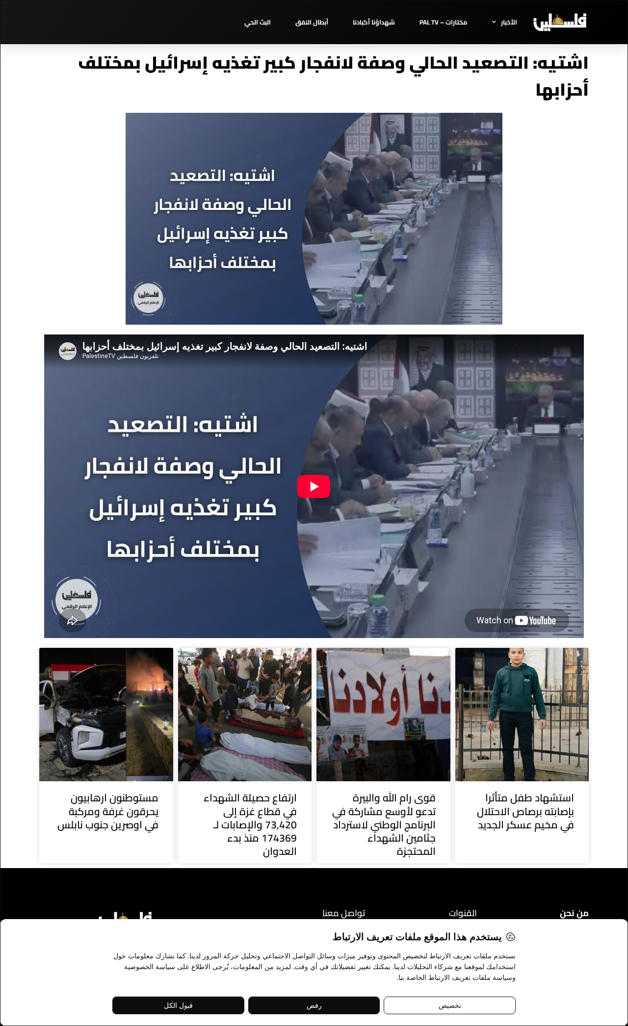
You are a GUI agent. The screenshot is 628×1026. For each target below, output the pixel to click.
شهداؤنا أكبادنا (374, 22)
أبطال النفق (311, 22)
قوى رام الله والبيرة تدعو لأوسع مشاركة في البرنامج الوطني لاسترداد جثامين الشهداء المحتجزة (384, 824)
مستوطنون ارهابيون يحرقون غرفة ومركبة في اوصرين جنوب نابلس (107, 811)
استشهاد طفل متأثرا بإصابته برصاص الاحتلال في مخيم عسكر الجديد (525, 811)
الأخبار (509, 22)
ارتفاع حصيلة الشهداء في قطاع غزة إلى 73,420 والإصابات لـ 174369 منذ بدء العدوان (250, 824)
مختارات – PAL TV (443, 22)
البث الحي (257, 22)
